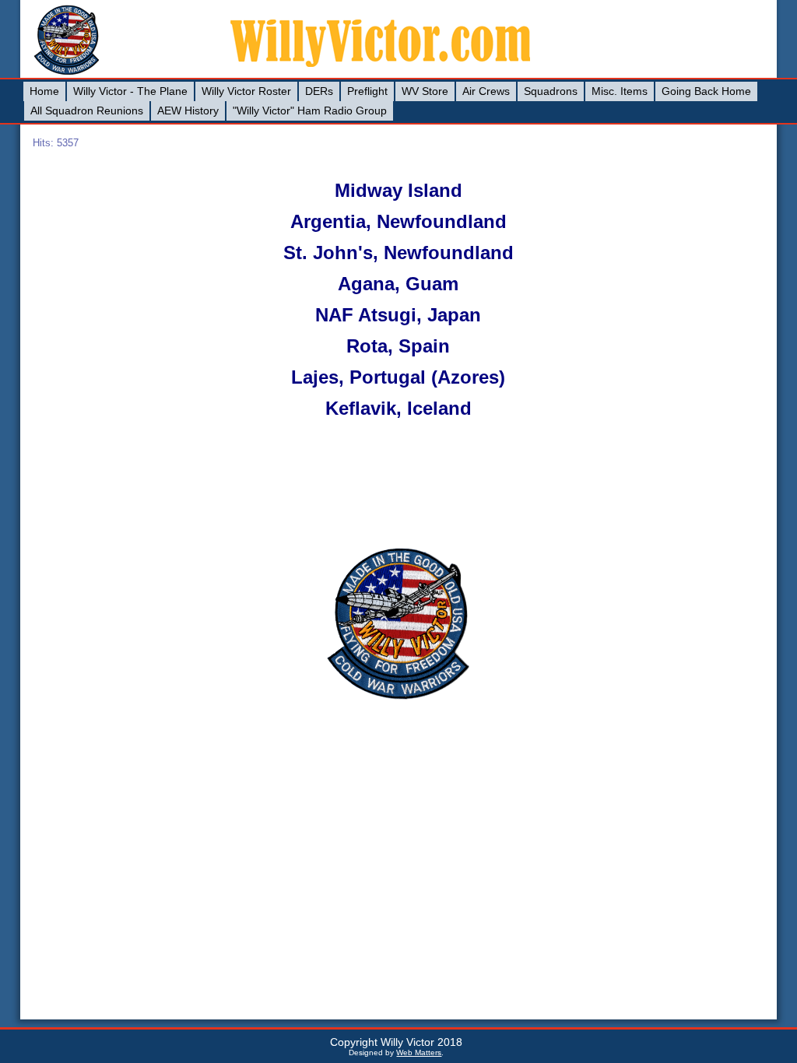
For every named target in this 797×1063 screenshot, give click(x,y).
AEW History (188, 110)
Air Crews (486, 91)
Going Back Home (706, 91)
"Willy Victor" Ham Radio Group (310, 110)
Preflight (367, 91)
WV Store (425, 91)
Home (44, 91)
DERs (319, 91)
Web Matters (418, 1052)
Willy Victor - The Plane (130, 91)
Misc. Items (620, 91)
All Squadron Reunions (86, 110)
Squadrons (551, 91)
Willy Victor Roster (246, 91)
